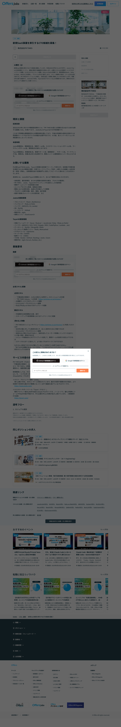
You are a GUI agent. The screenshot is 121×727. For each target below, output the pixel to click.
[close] (88, 351)
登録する (82, 370)
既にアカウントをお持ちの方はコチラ (60, 375)
